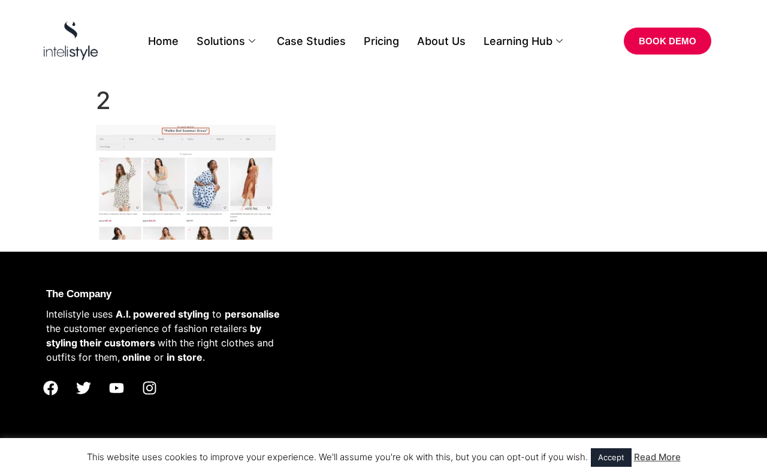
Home (163, 41)
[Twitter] (83, 388)
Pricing (381, 41)
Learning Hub (518, 41)
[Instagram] (149, 388)
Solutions (221, 41)
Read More (657, 457)
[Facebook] (50, 388)
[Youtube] (116, 388)
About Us (441, 41)
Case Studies (311, 41)
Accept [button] (611, 457)
